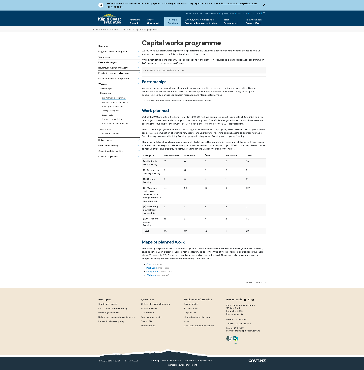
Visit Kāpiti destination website (199, 325)
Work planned (163, 70)
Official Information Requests (155, 304)
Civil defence (147, 312)
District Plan (147, 321)
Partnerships (149, 70)
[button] (135, 21)
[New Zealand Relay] (235, 340)
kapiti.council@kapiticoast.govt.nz (243, 330)
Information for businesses (197, 317)
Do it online (255, 13)
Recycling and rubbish (109, 312)
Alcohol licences (149, 308)
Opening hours (227, 13)
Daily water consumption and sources (116, 317)
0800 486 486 (243, 323)
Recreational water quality (111, 321)
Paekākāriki (152, 267)
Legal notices (205, 360)
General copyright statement (182, 364)
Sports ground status (151, 317)
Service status (211, 13)
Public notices (148, 325)
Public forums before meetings (113, 308)
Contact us (242, 13)
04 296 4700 (240, 319)
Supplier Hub (190, 312)
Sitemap (155, 360)
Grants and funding (107, 304)
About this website (171, 360)
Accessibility (189, 360)
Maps (186, 321)
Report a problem (194, 13)
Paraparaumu (153, 271)
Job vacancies (191, 308)
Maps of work (177, 70)
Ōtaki (149, 264)
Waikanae (151, 274)
